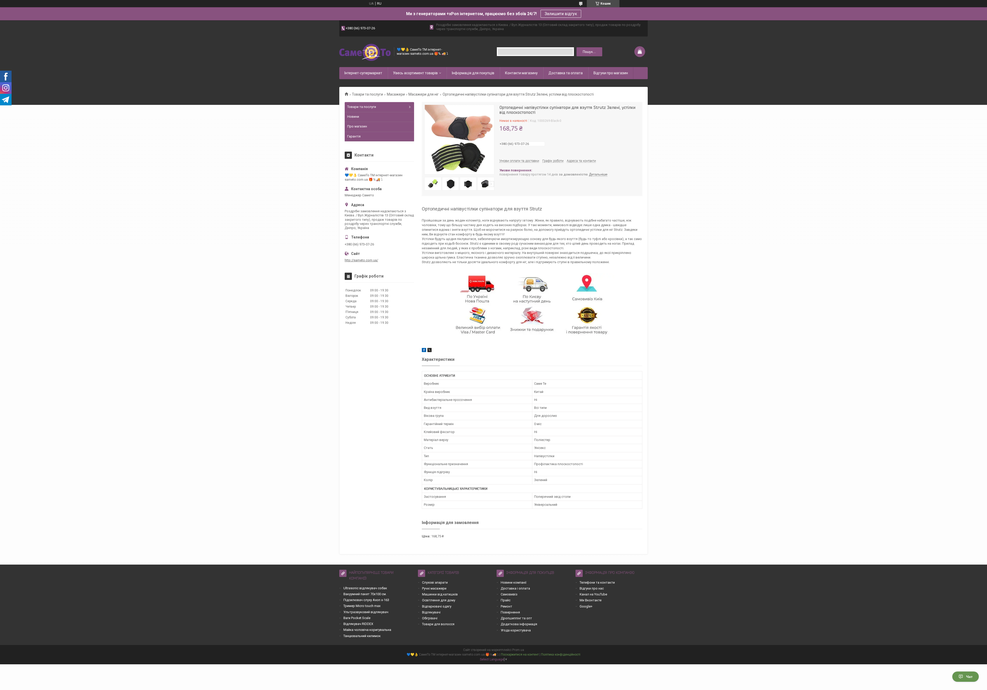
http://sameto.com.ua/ (361, 260)
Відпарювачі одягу (436, 606)
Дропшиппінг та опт (516, 618)
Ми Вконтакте (590, 600)
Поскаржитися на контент (520, 654)
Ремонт (506, 606)
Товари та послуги (367, 94)
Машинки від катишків (440, 594)
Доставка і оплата (515, 588)
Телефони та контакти (597, 582)
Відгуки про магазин (610, 73)
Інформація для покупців (473, 73)
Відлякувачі (431, 612)
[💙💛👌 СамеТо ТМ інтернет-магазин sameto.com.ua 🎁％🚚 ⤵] (365, 52)
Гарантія (354, 136)
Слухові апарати (435, 582)
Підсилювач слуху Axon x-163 (366, 600)
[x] (429, 351)
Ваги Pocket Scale (356, 618)
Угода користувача (516, 630)
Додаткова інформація (519, 624)
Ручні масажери (434, 588)
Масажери (396, 94)
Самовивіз (509, 594)
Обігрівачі (429, 618)
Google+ (586, 606)
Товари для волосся (438, 624)
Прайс (505, 600)
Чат (969, 677)
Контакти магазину (521, 73)
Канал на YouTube (593, 594)
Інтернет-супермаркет (363, 73)
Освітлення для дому (438, 600)
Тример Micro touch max (361, 606)
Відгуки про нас (592, 588)
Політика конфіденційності (560, 654)
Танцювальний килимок (362, 636)
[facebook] (424, 351)
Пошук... (589, 52)
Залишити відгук (561, 13)
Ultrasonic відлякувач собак (365, 588)
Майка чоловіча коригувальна (367, 630)
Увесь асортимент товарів (415, 73)
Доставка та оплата (566, 73)
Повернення (510, 612)
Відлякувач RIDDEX (358, 624)
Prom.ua (518, 650)
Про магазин (357, 126)
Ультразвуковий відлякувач (365, 612)
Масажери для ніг (423, 94)
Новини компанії (513, 582)
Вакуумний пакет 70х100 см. (365, 594)
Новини (353, 116)
